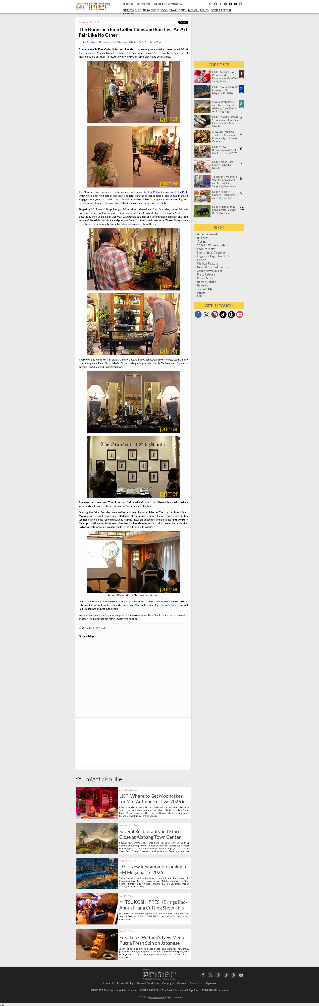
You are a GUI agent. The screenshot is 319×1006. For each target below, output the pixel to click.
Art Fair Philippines (155, 191)
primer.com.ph (156, 997)
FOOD (164, 10)
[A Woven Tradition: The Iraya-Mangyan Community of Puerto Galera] (202, 141)
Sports (201, 292)
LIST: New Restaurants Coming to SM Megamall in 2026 (153, 869)
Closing (202, 241)
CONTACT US (143, 4)
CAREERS (128, 13)
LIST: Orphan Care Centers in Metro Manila (222, 165)
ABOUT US (128, 4)
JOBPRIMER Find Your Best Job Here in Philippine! (169, 990)
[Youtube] (240, 4)
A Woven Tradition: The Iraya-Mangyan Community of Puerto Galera (224, 136)
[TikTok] (230, 5)
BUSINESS (128, 10)
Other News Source (210, 271)
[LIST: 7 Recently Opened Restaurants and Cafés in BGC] (202, 201)
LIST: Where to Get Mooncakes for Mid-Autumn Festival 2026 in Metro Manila (152, 801)
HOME (85, 42)
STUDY (183, 10)
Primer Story (205, 278)
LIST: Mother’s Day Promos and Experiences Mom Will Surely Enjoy (225, 76)
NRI (199, 296)
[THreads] (235, 5)
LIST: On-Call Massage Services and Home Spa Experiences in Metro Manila (225, 121)
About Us (108, 983)
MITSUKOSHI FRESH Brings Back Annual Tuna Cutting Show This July (153, 907)
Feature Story (206, 249)
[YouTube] (241, 974)
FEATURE (226, 10)
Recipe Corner (206, 281)
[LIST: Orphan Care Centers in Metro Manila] (202, 171)
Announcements (207, 234)
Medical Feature (207, 263)
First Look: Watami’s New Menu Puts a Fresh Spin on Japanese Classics (151, 942)
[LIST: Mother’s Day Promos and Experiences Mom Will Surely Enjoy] (202, 81)
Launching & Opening (211, 252)
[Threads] (231, 317)
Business (203, 238)
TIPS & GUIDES (151, 10)
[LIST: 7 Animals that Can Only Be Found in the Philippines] (202, 216)
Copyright (168, 983)
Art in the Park (179, 191)
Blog (93, 42)
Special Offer (205, 289)
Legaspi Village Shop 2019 (213, 256)
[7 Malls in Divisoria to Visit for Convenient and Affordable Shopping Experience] (202, 186)
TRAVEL (173, 10)
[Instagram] (225, 4)
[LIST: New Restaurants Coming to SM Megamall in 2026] (202, 96)
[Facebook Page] (215, 4)
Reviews (202, 285)
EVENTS (215, 10)
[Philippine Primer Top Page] (93, 12)
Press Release (206, 274)
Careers (181, 983)
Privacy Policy (125, 983)
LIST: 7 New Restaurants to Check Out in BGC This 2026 (224, 150)
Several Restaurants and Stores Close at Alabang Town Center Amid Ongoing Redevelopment (150, 836)
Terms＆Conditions (148, 983)
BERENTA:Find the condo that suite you (114, 990)
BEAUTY (204, 10)
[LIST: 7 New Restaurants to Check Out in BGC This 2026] (202, 156)
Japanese (211, 983)
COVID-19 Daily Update (212, 245)
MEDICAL (193, 10)
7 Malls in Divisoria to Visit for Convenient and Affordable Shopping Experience (224, 181)
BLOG (138, 10)
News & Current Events (212, 267)
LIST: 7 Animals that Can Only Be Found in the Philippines (224, 209)
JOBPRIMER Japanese (215, 990)
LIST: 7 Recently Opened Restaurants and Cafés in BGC (223, 194)
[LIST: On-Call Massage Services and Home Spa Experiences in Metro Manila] (202, 126)
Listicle (201, 260)
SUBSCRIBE (159, 4)
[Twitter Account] (220, 4)
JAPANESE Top (175, 4)
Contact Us (196, 983)
